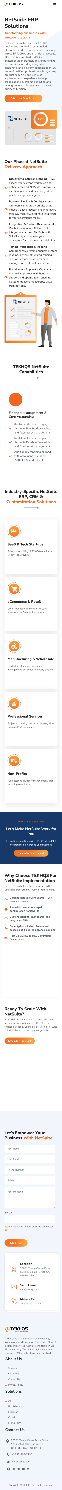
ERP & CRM (14, 1423)
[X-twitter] (28, 1469)
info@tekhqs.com (29, 1289)
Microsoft (13, 1412)
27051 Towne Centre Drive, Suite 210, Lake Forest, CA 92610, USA (35, 1272)
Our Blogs (13, 1373)
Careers (12, 1368)
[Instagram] (13, 1469)
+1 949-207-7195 (30, 1303)
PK (36, 1448)
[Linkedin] (18, 1469)
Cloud (11, 1417)
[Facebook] (8, 1469)
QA (32, 1448)
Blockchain (14, 1406)
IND (42, 1448)
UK (19, 1448)
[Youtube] (23, 1469)
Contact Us (14, 1379)
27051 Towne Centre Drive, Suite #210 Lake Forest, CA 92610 (29, 1442)
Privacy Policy (15, 1384)
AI (9, 1400)
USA (13, 1448)
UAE (25, 1448)
